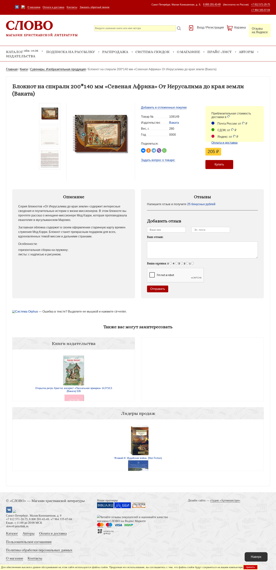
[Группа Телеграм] (23, 7)
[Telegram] (154, 150)
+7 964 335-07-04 (260, 10)
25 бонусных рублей (201, 204)
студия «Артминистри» (225, 500)
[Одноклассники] (148, 150)
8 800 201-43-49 (212, 4)
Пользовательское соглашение (29, 541)
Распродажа (115, 52)
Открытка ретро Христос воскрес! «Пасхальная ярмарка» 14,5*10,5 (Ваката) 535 (73, 390)
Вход (200, 27)
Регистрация (215, 27)
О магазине (33, 7)
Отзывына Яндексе (260, 30)
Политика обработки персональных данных (39, 550)
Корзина (240, 27)
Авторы (246, 52)
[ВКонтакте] (143, 150)
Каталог (12, 533)
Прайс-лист (219, 52)
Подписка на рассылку (70, 52)
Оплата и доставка (53, 7)
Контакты (72, 7)
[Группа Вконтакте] (17, 7)
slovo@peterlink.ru (17, 526)
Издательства (20, 56)
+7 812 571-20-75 (260, 4)
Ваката (174, 122)
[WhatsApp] (164, 150)
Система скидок (152, 52)
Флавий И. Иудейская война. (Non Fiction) (138, 458)
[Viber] (159, 150)
